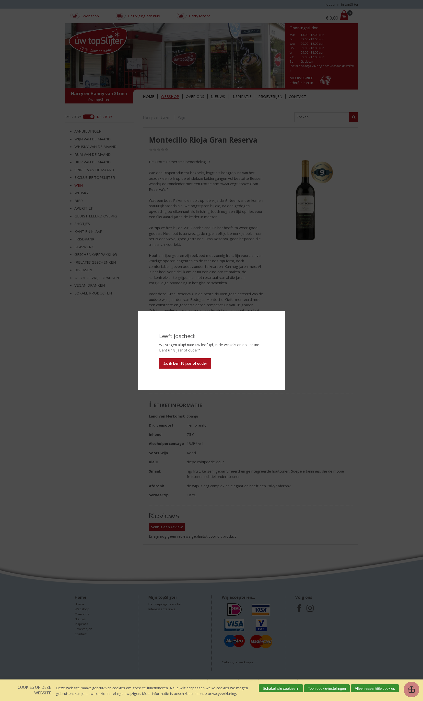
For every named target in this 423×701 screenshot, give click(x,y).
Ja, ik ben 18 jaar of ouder (185, 363)
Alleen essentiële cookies (375, 688)
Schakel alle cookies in (281, 688)
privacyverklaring (222, 693)
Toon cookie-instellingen (327, 688)
